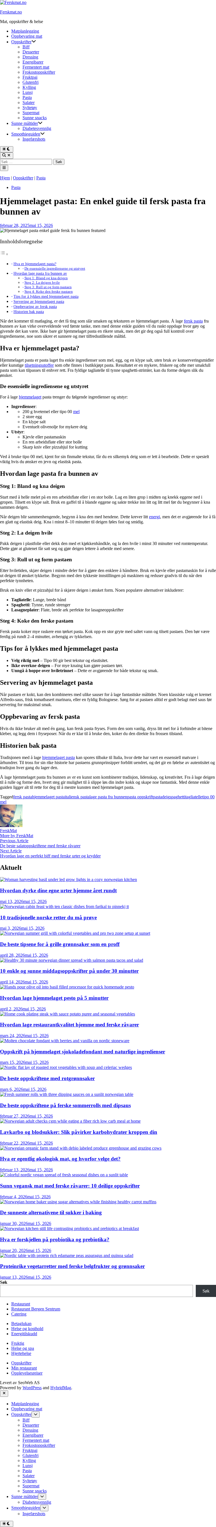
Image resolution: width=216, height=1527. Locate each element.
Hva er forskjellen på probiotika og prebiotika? (54, 1239)
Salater (28, 102)
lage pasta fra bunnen (108, 796)
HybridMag (60, 1387)
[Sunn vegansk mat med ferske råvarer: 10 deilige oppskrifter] (64, 1174)
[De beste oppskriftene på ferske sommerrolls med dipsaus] (66, 1094)
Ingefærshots (33, 139)
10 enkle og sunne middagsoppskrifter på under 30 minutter (69, 971)
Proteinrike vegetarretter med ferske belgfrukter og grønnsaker (72, 1266)
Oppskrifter (21, 41)
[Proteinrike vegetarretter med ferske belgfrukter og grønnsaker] (66, 1255)
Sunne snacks (34, 117)
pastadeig (161, 796)
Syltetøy (29, 107)
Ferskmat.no (11, 12)
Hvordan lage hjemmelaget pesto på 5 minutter (54, 998)
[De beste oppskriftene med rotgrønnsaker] (66, 1067)
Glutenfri (30, 82)
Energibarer (32, 62)
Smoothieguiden (25, 134)
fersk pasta (193, 321)
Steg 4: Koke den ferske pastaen (48, 291)
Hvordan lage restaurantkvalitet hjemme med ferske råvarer (69, 1025)
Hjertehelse (21, 1353)
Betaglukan (21, 1323)
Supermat (30, 112)
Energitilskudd (24, 1333)
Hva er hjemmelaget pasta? (35, 264)
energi (154, 516)
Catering (18, 1314)
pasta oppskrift (140, 796)
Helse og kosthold (27, 1328)
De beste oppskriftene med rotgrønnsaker (47, 1078)
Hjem (5, 177)
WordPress (32, 1387)
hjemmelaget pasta (58, 757)
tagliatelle (193, 796)
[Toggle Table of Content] (4, 254)
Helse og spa (22, 1348)
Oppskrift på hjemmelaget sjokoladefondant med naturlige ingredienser (82, 1052)
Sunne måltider (24, 123)
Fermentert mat (35, 67)
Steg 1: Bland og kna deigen (46, 278)
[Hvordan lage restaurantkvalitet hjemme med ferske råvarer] (67, 1014)
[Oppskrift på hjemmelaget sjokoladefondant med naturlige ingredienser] (64, 1040)
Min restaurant (24, 1368)
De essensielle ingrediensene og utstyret (54, 268)
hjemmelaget (30, 397)
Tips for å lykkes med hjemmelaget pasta (46, 296)
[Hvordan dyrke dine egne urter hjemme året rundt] (68, 879)
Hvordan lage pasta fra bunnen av (40, 273)
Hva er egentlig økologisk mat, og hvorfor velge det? (60, 1159)
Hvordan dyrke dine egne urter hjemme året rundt (58, 890)
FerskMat (8, 830)
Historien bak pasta (29, 311)
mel (76, 411)
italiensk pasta (77, 796)
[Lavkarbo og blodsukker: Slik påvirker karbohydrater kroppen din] (70, 1121)
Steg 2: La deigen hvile (42, 282)
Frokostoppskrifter (38, 72)
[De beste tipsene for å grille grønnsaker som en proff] (75, 933)
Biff (26, 46)
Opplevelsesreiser (26, 1373)
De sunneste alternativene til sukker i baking (51, 1212)
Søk (3, 1282)
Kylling (29, 87)
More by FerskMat (16, 835)
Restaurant (20, 1303)
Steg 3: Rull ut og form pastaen (48, 287)
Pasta (27, 97)
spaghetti (177, 796)
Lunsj (27, 92)
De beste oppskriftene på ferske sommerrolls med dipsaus (65, 1105)
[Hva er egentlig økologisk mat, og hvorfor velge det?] (80, 1148)
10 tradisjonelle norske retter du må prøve (48, 917)
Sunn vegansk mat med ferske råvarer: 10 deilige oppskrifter (70, 1186)
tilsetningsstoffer (39, 365)
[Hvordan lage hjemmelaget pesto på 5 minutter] (67, 987)
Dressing (30, 57)
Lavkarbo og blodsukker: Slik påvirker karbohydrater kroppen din (78, 1132)
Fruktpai (29, 77)
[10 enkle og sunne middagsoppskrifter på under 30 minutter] (71, 960)
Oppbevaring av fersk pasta (35, 306)
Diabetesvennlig (36, 128)
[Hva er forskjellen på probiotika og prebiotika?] (69, 1228)
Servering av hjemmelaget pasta (39, 301)
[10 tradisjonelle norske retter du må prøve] (64, 906)
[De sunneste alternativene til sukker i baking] (78, 1201)
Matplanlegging (25, 31)
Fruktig (17, 1343)
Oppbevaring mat (26, 36)
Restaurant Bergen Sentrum (35, 1309)
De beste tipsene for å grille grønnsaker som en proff (60, 944)
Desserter (30, 51)
